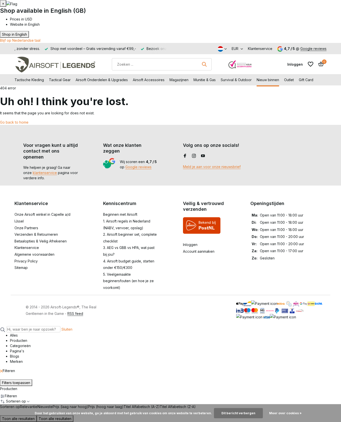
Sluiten (66, 329)
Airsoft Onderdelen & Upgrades (102, 80)
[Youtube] (203, 156)
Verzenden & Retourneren (36, 234)
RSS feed (75, 313)
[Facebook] (185, 156)
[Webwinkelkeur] (240, 64)
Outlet (289, 80)
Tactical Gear (60, 80)
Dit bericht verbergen (238, 413)
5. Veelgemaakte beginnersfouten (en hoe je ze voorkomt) (128, 281)
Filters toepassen (16, 383)
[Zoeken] (204, 64)
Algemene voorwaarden (34, 254)
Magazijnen (179, 80)
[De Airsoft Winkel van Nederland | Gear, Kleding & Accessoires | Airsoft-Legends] (55, 64)
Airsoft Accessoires (149, 80)
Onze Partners (26, 228)
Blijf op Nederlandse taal (20, 40)
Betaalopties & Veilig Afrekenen (40, 241)
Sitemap (21, 267)
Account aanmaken (198, 251)
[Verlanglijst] (310, 64)
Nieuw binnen (268, 80)
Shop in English (14, 34)
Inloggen (190, 244)
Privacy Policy (26, 261)
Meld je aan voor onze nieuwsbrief (212, 167)
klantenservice (45, 173)
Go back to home (14, 122)
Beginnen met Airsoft (120, 214)
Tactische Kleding (29, 80)
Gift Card (306, 80)
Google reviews (313, 48)
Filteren (9, 371)
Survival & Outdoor (236, 80)
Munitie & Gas (204, 80)
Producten (8, 389)
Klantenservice (260, 48)
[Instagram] (194, 156)
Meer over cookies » (285, 413)
